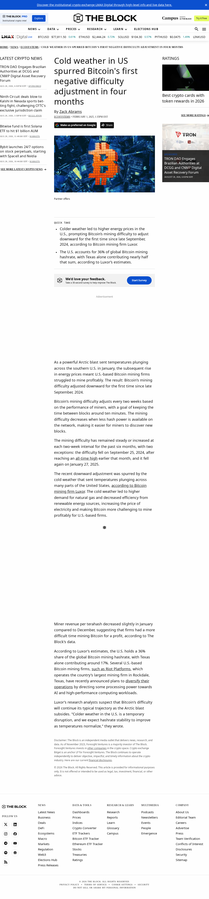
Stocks (76, 849)
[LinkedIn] (15, 824)
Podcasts (147, 812)
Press (179, 833)
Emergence (149, 833)
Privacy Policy (69, 884)
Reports (112, 817)
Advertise (182, 828)
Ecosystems (46, 833)
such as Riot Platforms (111, 668)
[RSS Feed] (5, 862)
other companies (97, 748)
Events (145, 822)
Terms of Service (95, 884)
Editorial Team (186, 817)
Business (44, 817)
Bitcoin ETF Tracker (85, 838)
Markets (43, 843)
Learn (111, 822)
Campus (112, 833)
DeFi (41, 828)
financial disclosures (100, 760)
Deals (42, 822)
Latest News (46, 812)
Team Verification (188, 838)
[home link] (105, 18)
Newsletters (149, 817)
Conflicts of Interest (189, 843)
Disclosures (184, 849)
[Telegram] (5, 843)
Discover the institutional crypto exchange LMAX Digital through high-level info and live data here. (104, 5)
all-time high (87, 458)
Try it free (201, 18)
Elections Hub (47, 859)
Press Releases (48, 865)
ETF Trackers (81, 833)
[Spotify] (5, 853)
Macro (42, 838)
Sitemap (181, 859)
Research (113, 812)
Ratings (77, 859)
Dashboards (80, 812)
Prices (76, 817)
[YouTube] (15, 843)
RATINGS (170, 58)
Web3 (42, 854)
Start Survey (139, 280)
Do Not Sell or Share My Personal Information (104, 888)
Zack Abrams (70, 111)
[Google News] (15, 853)
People (146, 828)
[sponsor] (185, 137)
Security (181, 854)
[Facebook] (15, 834)
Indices (77, 822)
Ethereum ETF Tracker (87, 843)
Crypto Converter (84, 828)
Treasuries (79, 854)
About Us (182, 812)
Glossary (113, 828)
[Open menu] (204, 29)
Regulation (45, 849)
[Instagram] (5, 834)
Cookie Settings (122, 884)
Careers (181, 822)
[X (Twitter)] (5, 824)
